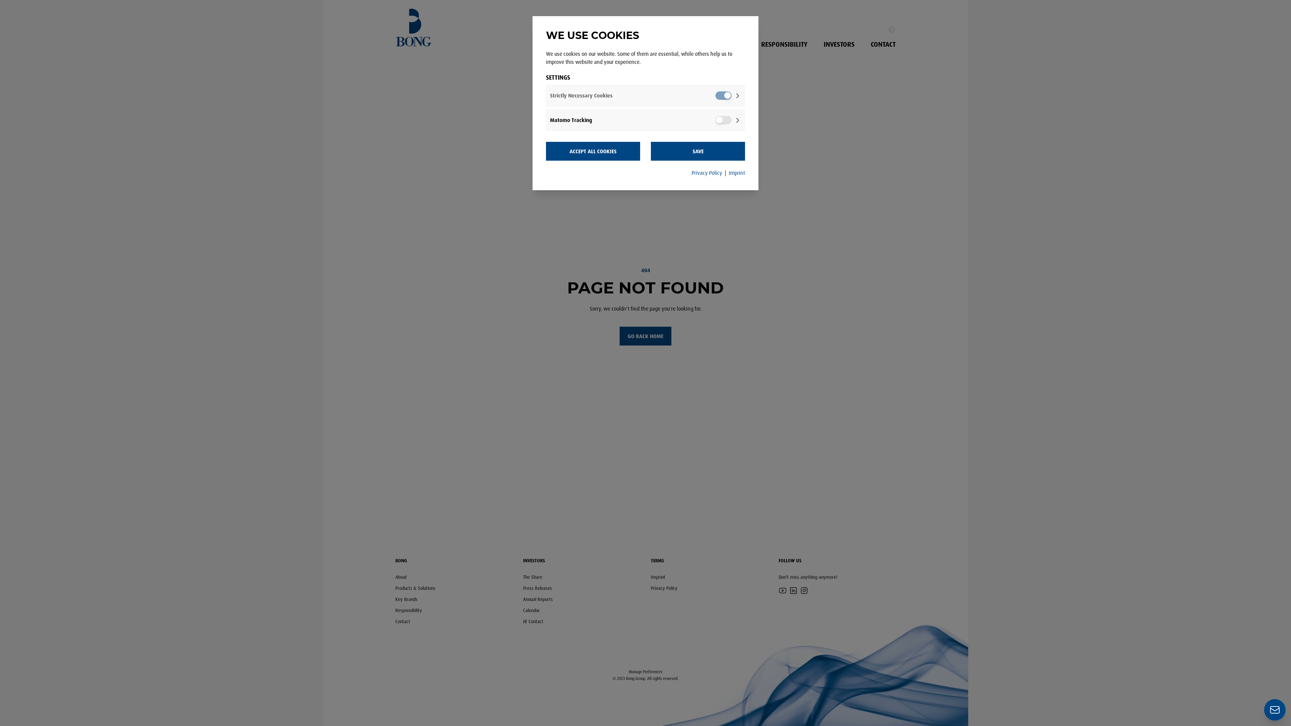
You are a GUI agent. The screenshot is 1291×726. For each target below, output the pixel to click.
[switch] (723, 95)
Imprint (737, 172)
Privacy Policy (707, 172)
